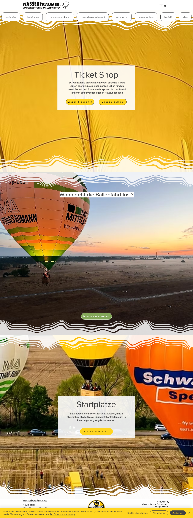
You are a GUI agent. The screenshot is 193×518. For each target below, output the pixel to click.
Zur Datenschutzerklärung (62, 514)
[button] (33, 16)
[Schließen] (189, 513)
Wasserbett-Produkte (35, 500)
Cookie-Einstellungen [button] (137, 512)
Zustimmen (177, 512)
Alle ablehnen (159, 512)
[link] (164, 5)
